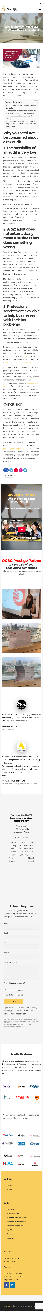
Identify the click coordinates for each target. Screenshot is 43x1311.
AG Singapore (8, 1306)
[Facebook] (37, 3)
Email (6, 933)
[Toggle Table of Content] (34, 102)
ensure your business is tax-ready (18, 362)
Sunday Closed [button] (21, 861)
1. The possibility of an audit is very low (21, 111)
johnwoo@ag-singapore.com (14, 449)
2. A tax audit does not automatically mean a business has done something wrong (20, 115)
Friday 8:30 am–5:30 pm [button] (21, 855)
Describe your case (10, 962)
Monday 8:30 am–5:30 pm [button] (21, 842)
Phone (6, 943)
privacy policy (12, 1024)
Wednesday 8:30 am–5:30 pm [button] (21, 849)
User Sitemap (35, 1306)
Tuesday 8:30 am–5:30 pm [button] (21, 846)
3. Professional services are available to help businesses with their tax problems (21, 122)
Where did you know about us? (14, 983)
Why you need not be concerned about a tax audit (21, 107)
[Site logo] (9, 8)
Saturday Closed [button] (21, 858)
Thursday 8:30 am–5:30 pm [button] (21, 852)
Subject (6, 952)
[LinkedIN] (41, 3)
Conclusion (10, 126)
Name (6, 923)
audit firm (24, 356)
